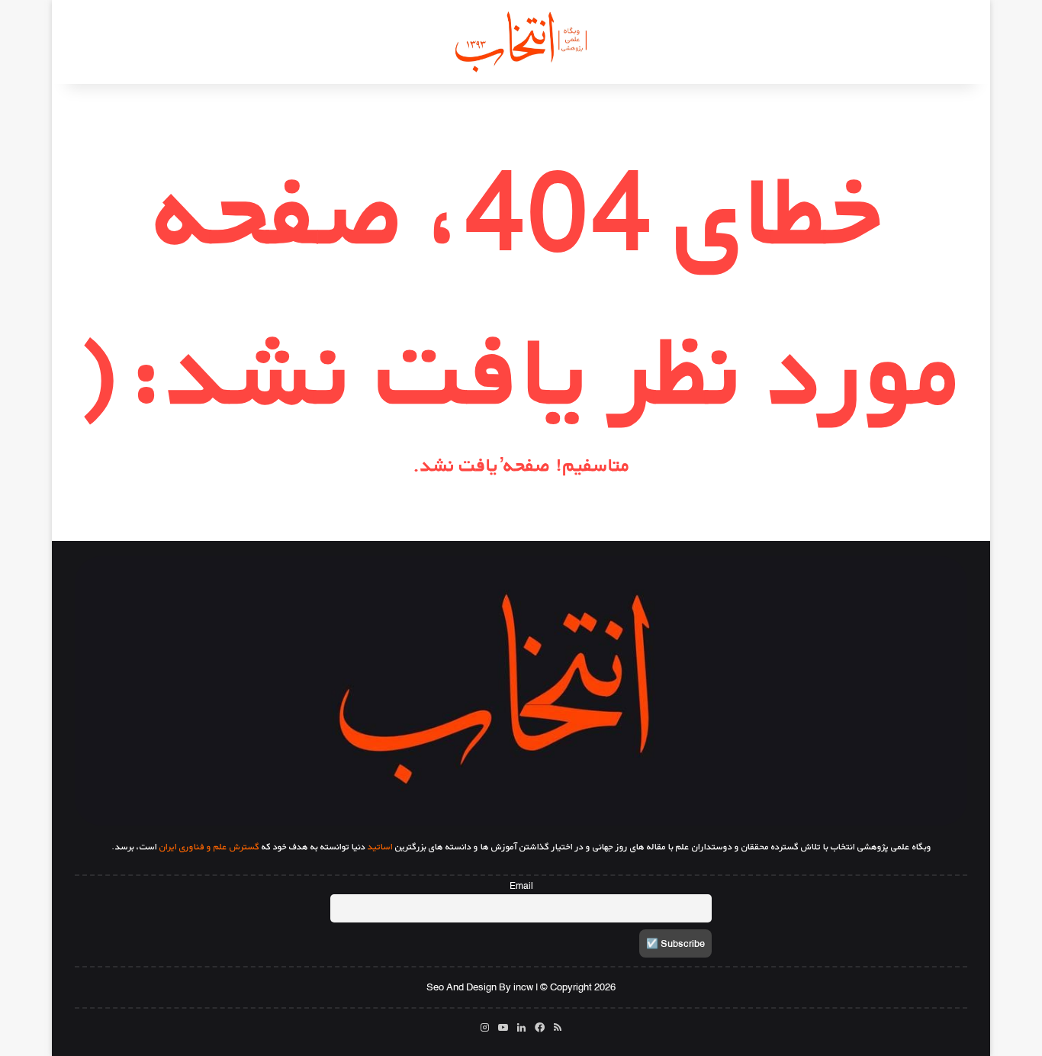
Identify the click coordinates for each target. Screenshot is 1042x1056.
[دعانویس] (520, 41)
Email (521, 886)
